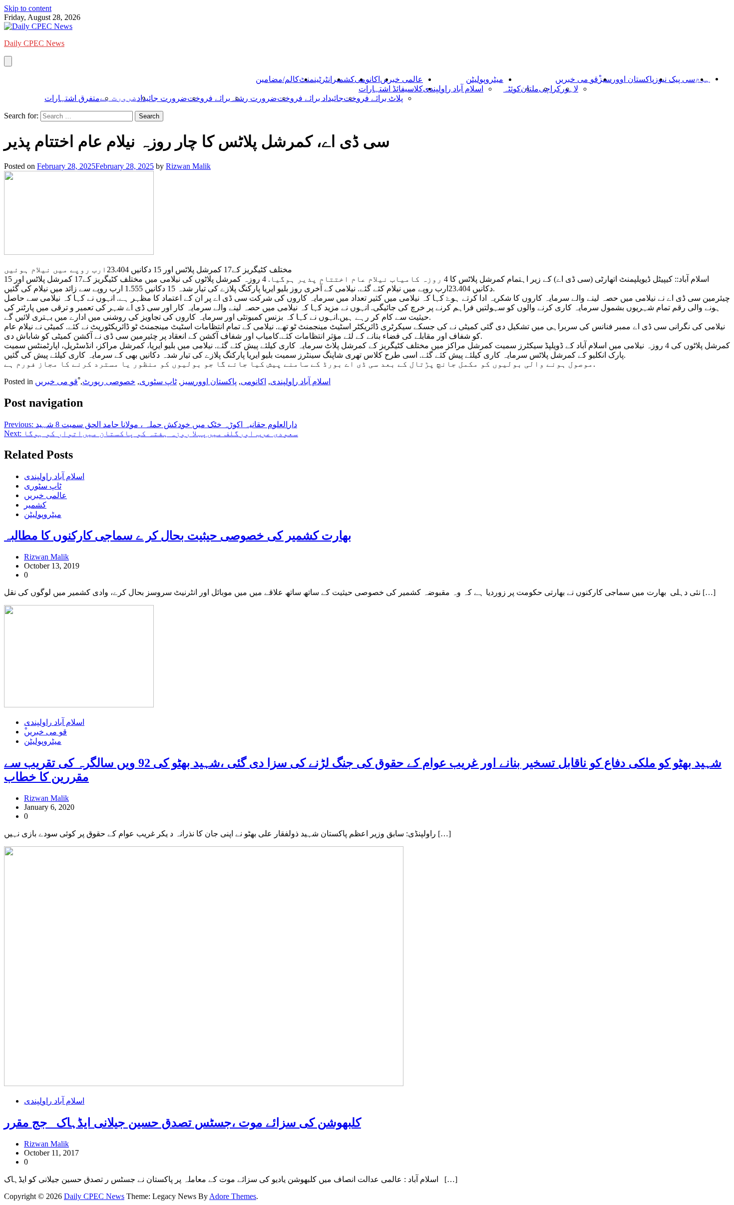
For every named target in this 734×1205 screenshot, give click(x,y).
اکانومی (367, 79)
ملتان (530, 88)
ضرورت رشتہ (253, 98)
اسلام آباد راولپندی (453, 88)
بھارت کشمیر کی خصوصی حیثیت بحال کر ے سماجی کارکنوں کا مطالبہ (178, 535)
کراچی (550, 88)
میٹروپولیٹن (484, 79)
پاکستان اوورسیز (626, 79)
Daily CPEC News (34, 43)
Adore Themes (232, 1196)
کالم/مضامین (277, 79)
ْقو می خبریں (576, 79)
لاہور (569, 88)
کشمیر (343, 79)
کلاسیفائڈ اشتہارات (391, 88)
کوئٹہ (512, 88)
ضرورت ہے (118, 97)
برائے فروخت (208, 98)
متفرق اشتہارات (72, 98)
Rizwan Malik (188, 166)
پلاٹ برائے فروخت (373, 98)
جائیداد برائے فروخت (310, 98)
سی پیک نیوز (674, 79)
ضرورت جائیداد (162, 98)
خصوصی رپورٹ (108, 381)
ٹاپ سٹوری (158, 381)
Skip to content (27, 8)
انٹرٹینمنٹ (315, 79)
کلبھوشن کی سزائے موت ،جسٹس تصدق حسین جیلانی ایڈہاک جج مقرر (182, 1122)
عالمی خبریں (401, 79)
